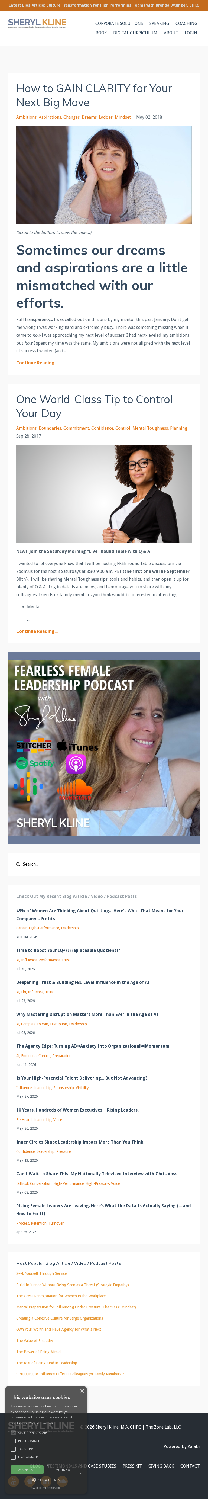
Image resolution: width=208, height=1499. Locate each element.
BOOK (101, 33)
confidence (102, 428)
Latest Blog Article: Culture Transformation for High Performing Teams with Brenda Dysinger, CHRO (104, 5)
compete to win (34, 1024)
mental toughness (150, 428)
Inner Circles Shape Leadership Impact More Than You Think (79, 1142)
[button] (13, 1432)
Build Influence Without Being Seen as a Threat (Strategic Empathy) (72, 1285)
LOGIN (191, 33)
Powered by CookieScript (46, 1488)
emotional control (35, 1056)
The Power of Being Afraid (38, 1352)
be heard (24, 1120)
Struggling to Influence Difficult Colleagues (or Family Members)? (70, 1374)
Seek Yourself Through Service (41, 1273)
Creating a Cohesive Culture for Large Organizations (59, 1318)
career (21, 928)
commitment (76, 428)
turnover (56, 1223)
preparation (62, 1056)
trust (65, 960)
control (122, 428)
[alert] (46, 1440)
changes (71, 117)
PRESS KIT (132, 1466)
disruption (58, 1024)
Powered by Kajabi (182, 1446)
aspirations (50, 117)
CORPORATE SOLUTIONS (119, 23)
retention (39, 1223)
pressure (63, 1151)
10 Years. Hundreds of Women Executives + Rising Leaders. (77, 1110)
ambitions (26, 117)
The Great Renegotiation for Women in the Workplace (61, 1296)
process (22, 1223)
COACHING (186, 23)
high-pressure (97, 1183)
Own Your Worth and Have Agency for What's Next (58, 1329)
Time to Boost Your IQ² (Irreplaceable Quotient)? (68, 950)
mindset (123, 117)
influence (29, 960)
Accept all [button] (27, 1470)
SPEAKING (159, 23)
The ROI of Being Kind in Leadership (46, 1363)
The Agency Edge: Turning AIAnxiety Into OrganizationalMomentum (93, 1046)
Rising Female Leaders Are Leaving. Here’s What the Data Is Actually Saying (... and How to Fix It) (103, 1209)
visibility (82, 1088)
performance (49, 960)
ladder (106, 117)
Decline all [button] (63, 1470)
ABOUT (171, 33)
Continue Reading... (37, 362)
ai (17, 960)
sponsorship (63, 1088)
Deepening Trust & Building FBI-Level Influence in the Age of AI (83, 982)
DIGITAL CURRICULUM (135, 33)
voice (57, 1120)
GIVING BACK (161, 1466)
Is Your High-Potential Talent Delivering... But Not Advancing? (82, 1078)
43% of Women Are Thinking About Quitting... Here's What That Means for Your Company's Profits (100, 914)
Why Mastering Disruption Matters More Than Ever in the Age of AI (87, 1014)
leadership (70, 928)
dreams (89, 117)
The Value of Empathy (34, 1340)
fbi (23, 992)
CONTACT (190, 1466)
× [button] (82, 1391)
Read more (48, 1423)
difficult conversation (33, 1183)
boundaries (50, 428)
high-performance (44, 928)
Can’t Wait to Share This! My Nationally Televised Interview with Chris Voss (96, 1173)
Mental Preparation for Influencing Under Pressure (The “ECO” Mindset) (76, 1307)
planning (178, 428)
